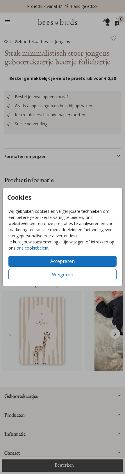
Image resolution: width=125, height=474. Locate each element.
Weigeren (62, 274)
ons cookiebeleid (32, 248)
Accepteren (62, 261)
